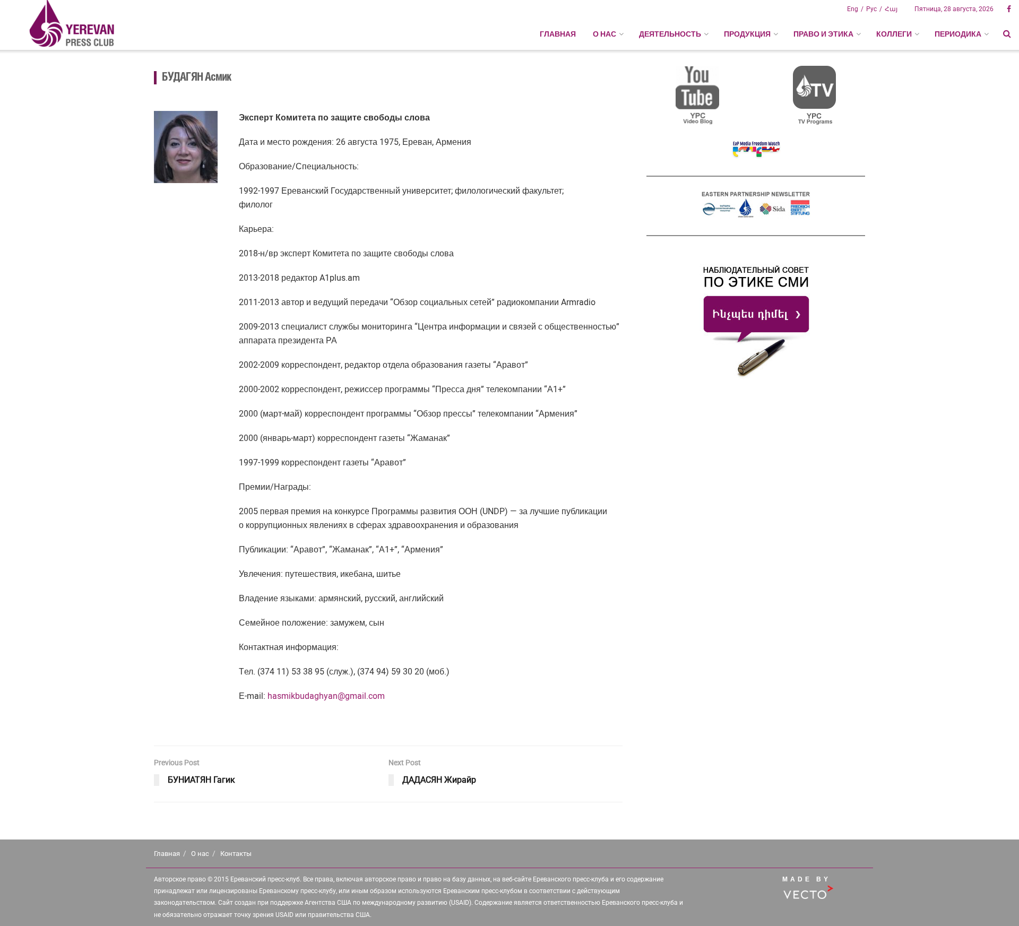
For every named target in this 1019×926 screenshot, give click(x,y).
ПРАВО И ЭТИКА (823, 34)
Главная (558, 34)
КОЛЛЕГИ (894, 34)
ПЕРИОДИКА (958, 34)
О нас (200, 854)
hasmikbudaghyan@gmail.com (326, 696)
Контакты (236, 854)
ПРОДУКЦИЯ (747, 34)
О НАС (604, 34)
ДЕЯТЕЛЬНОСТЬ (670, 34)
